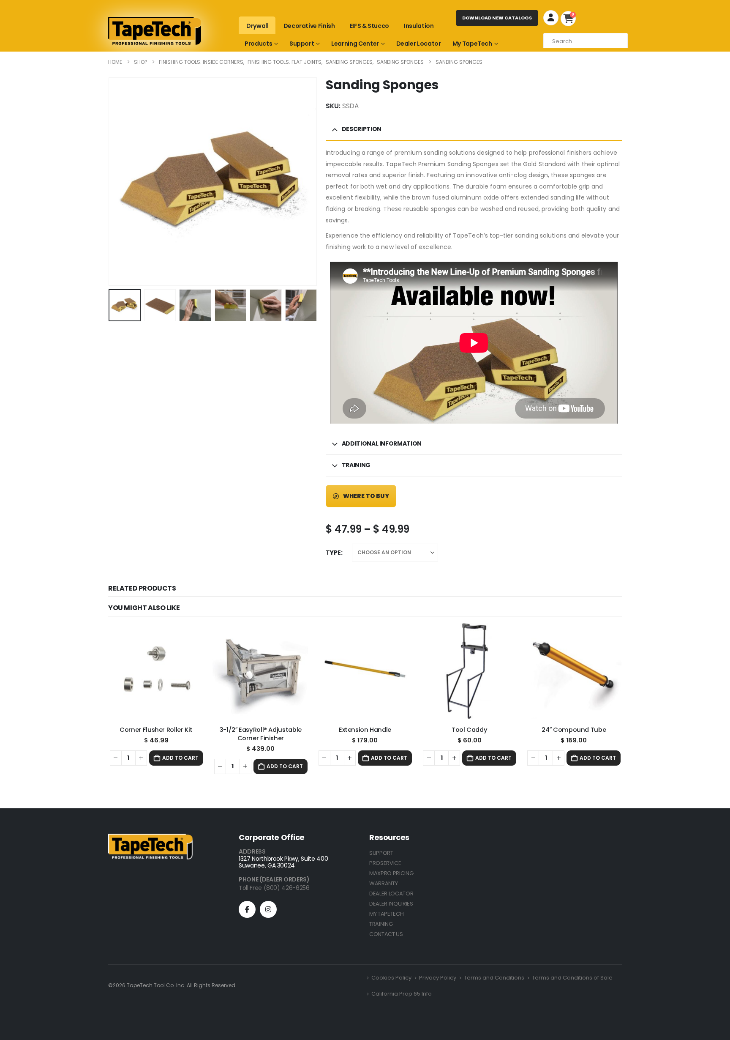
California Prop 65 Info (401, 994)
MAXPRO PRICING (391, 873)
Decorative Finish (309, 26)
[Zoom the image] (150, 839)
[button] (111, 172)
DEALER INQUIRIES (391, 904)
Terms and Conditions (494, 978)
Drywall (257, 26)
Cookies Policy (391, 978)
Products (258, 43)
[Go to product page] (156, 671)
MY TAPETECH (386, 914)
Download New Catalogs (497, 17)
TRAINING (380, 924)
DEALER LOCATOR (391, 893)
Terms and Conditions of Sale (572, 978)
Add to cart (180, 757)
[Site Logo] (154, 31)
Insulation (419, 26)
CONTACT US (386, 934)
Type (333, 552)
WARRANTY (383, 883)
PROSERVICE (385, 863)
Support (301, 43)
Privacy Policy (437, 978)
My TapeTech (472, 43)
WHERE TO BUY (365, 496)
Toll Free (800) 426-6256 (274, 888)
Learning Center (355, 43)
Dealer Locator (418, 43)
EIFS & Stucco (369, 26)
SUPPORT (381, 853)
